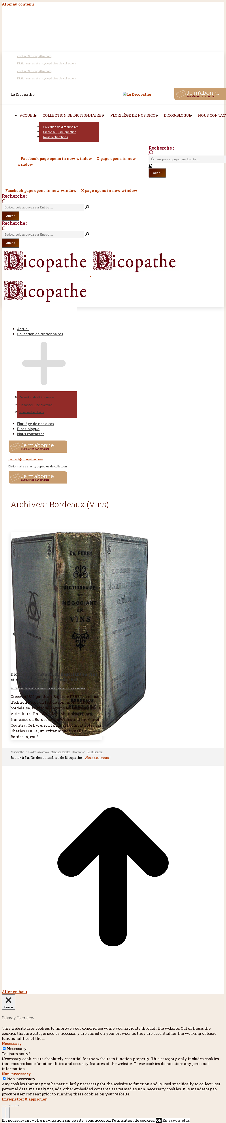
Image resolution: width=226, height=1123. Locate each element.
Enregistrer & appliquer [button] (24, 1099)
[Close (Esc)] (3, 1105)
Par (22, 688)
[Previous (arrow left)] (3, 1114)
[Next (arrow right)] (8, 1114)
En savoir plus (176, 1120)
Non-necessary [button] (16, 1073)
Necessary (17, 1048)
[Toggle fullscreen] (12, 1105)
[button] (39, 322)
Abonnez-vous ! (97, 757)
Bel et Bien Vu (95, 752)
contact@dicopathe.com (34, 56)
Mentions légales (60, 752)
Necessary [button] (12, 1043)
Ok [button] (159, 1120)
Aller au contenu (18, 4)
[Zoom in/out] (17, 1105)
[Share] (8, 1105)
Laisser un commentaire (71, 688)
